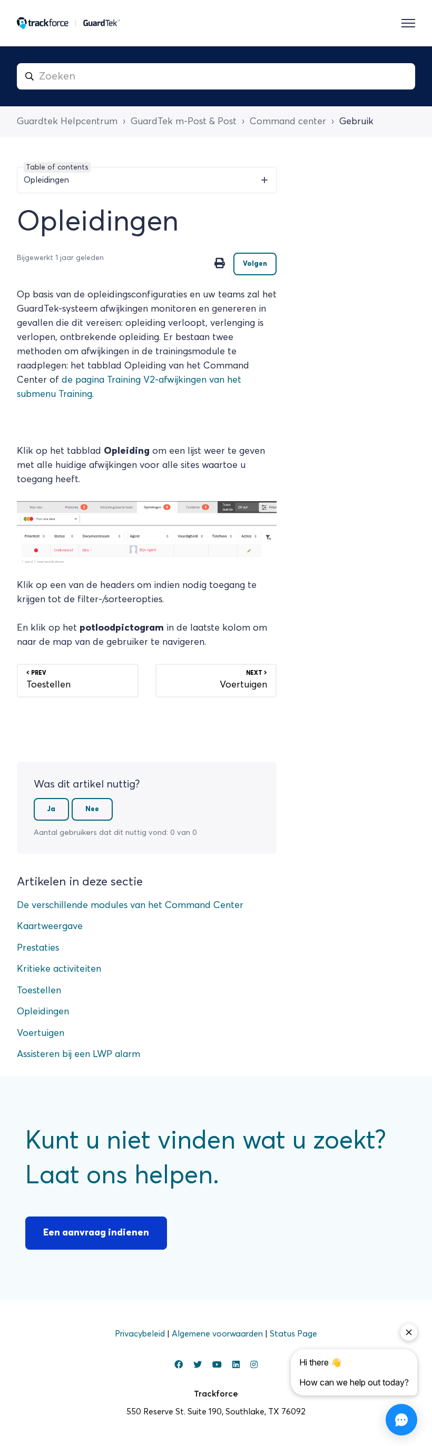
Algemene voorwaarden (218, 1334)
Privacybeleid (141, 1334)
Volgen (255, 264)
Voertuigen (40, 1033)
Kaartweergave (50, 926)
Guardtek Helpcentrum (67, 121)
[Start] (68, 23)
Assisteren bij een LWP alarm (78, 1054)
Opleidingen (43, 1011)
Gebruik (356, 121)
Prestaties (38, 948)
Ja (51, 809)
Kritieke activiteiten (59, 969)
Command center (288, 121)
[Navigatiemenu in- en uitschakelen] (408, 23)
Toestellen (39, 990)
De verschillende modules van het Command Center (130, 905)
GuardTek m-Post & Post (184, 121)
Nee (92, 809)
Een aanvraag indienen (96, 1233)
